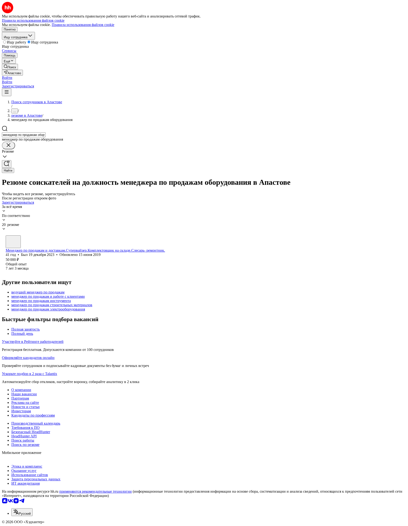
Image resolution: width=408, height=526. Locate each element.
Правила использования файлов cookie (83, 25)
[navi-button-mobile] (6, 92)
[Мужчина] (13, 241)
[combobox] (24, 134)
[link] (10, 67)
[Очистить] (8, 145)
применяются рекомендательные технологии (95, 491)
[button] (7, 78)
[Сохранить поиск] (6, 164)
